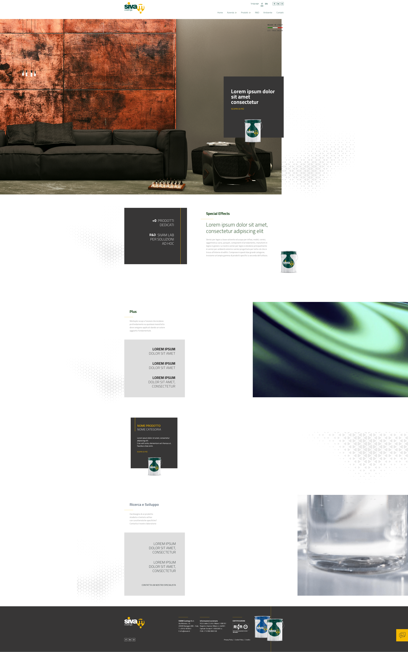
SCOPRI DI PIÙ (237, 109)
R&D (257, 12)
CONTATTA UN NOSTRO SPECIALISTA (159, 585)
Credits (247, 639)
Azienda (230, 12)
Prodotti (244, 12)
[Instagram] (282, 3)
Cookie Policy (239, 639)
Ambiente (267, 12)
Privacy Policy (228, 639)
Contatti (280, 12)
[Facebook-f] (274, 3)
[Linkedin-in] (278, 3)
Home (220, 12)
